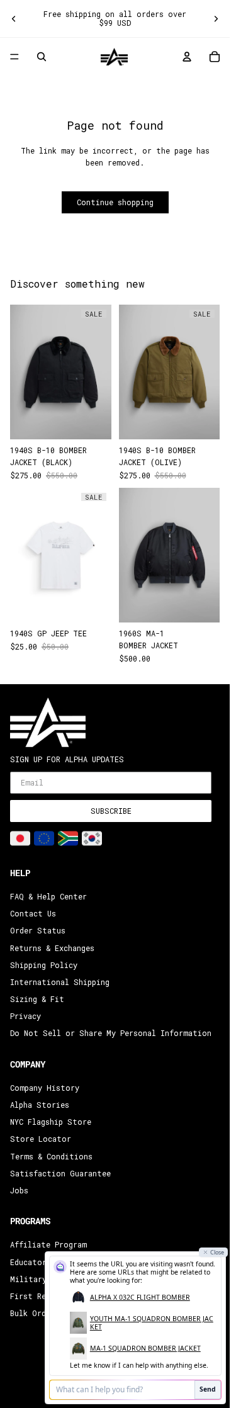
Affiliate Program (48, 1244)
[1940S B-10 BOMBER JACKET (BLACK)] (60, 372)
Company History (44, 1088)
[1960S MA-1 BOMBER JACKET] (169, 555)
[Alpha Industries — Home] (114, 57)
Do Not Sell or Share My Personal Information (110, 1033)
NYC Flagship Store (50, 1122)
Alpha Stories (39, 1105)
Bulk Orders (34, 1313)
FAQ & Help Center (48, 896)
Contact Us (33, 913)
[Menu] (14, 56)
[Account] (187, 56)
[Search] (41, 56)
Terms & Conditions (51, 1156)
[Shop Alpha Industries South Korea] (92, 838)
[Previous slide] (14, 18)
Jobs (19, 1190)
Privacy (25, 1016)
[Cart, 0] (214, 56)
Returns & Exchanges (52, 948)
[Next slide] (216, 18)
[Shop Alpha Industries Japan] (20, 838)
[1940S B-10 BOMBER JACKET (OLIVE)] (169, 372)
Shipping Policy (43, 965)
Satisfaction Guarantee (60, 1173)
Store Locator (40, 1139)
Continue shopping (115, 202)
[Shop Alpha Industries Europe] (44, 838)
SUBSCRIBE (111, 811)
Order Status (37, 930)
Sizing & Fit (37, 999)
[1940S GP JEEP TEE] (60, 555)
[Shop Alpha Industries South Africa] (68, 838)
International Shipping (60, 982)
